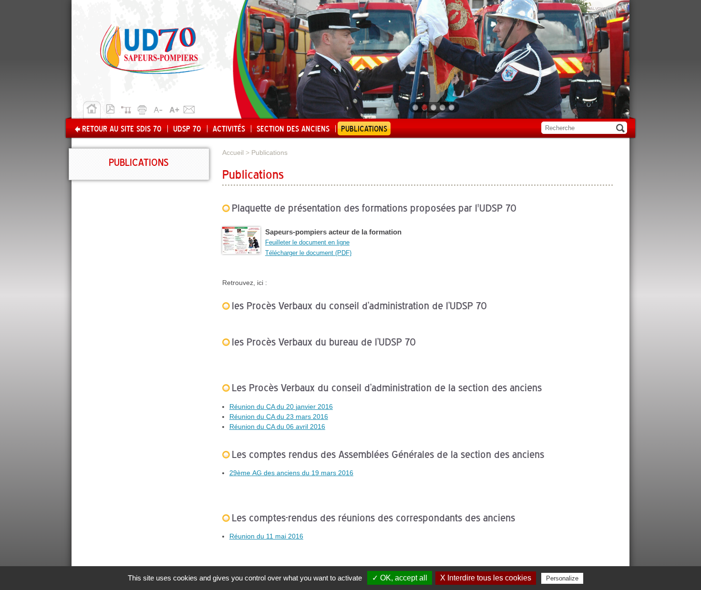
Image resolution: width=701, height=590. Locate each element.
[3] (434, 107)
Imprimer (143, 108)
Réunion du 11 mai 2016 (266, 536)
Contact (189, 108)
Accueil (92, 110)
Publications (364, 129)
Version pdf (113, 108)
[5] (452, 107)
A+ (174, 108)
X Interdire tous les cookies (485, 578)
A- (159, 108)
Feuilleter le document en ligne (307, 242)
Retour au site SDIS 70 (122, 129)
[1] (416, 107)
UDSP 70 (187, 129)
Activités (229, 129)
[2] (425, 107)
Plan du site (128, 108)
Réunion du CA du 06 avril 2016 (277, 426)
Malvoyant (605, 7)
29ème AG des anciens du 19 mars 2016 (291, 473)
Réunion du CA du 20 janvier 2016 (281, 406)
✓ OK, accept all (399, 578)
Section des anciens (293, 129)
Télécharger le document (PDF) (308, 253)
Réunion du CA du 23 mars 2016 (278, 416)
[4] (443, 107)
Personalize (562, 578)
